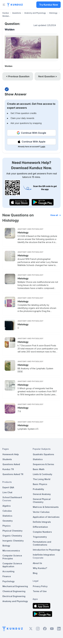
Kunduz (5, 13)
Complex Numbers (42, 532)
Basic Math (38, 469)
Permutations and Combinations (42, 543)
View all (54, 215)
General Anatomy (42, 494)
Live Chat (7, 492)
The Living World (41, 479)
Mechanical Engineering (15, 586)
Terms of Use (40, 591)
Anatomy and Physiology (35, 13)
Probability (38, 489)
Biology (6, 545)
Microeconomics (11, 550)
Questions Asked (11, 464)
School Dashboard (12, 497)
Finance (6, 576)
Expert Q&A (8, 487)
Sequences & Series (43, 464)
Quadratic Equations (43, 454)
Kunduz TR (8, 469)
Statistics (7, 516)
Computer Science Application (12, 565)
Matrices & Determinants (46, 507)
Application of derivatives (46, 517)
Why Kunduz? (40, 568)
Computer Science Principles (12, 557)
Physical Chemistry (12, 530)
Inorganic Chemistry (13, 540)
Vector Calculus (41, 512)
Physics (6, 525)
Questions (16, 13)
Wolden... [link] (6, 16)
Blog (35, 573)
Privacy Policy (40, 586)
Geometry (7, 520)
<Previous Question (17, 76)
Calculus (7, 511)
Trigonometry (40, 537)
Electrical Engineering (13, 596)
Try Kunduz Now (48, 4)
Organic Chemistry (12, 535)
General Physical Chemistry (42, 500)
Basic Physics (40, 484)
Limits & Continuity (42, 474)
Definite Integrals (42, 522)
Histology (53, 13)
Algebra (6, 506)
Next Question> (47, 76)
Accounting (8, 571)
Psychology (8, 581)
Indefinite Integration (44, 554)
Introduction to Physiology (46, 549)
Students (7, 459)
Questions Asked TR (12, 474)
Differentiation (40, 527)
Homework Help (10, 454)
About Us (37, 563)
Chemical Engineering (13, 591)
